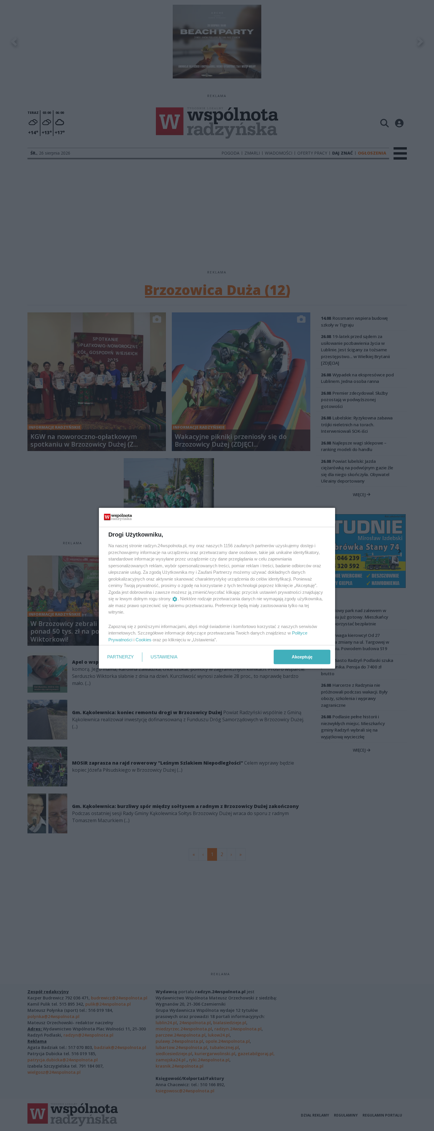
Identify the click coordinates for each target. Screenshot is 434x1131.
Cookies (143, 639)
